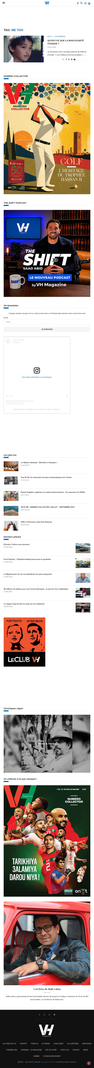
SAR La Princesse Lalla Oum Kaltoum (36, 522)
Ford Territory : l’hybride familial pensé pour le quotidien (27, 559)
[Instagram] (85, 3)
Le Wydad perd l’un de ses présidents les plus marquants (28, 574)
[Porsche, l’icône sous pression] (83, 548)
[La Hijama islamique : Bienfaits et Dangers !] (11, 466)
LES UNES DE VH (9, 1044)
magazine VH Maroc (48, 1062)
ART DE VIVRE (51, 1050)
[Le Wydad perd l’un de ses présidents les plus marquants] (83, 578)
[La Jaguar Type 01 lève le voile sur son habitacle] (83, 608)
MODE (85, 1050)
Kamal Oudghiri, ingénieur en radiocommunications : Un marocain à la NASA (53, 492)
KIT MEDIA (46, 1044)
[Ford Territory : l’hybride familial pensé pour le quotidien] (83, 563)
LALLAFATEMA (73, 1044)
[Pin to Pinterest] (71, 59)
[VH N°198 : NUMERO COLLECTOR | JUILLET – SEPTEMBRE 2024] (11, 511)
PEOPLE (76, 1050)
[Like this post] (63, 59)
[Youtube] (89, 3)
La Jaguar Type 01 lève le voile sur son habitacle (24, 604)
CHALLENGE (58, 1044)
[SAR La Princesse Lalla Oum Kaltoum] (11, 526)
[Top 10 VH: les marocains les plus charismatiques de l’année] (11, 481)
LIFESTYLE (64, 1050)
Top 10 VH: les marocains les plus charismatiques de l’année (46, 477)
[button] (6, 744)
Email (6, 317)
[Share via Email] (74, 59)
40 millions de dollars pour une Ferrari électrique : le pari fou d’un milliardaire (36, 589)
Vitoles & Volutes (47, 744)
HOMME (36, 1056)
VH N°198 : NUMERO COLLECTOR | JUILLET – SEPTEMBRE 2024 (47, 507)
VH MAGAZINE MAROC (52, 1056)
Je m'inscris (47, 329)
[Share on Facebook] (66, 59)
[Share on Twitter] (69, 59)
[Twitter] (81, 3)
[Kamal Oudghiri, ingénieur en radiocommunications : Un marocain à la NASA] (11, 496)
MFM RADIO (86, 1044)
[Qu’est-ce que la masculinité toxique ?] (24, 49)
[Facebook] (78, 3)
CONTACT (23, 1044)
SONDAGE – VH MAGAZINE (31, 1050)
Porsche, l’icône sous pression (17, 544)
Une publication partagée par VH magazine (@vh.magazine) (36, 409)
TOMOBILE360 (11, 1050)
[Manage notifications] (89, 1063)
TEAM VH (34, 1044)
